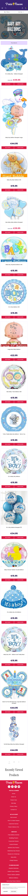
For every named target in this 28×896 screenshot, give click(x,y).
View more (20, 84)
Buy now (7, 84)
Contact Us (14, 809)
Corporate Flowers (13, 841)
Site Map (13, 803)
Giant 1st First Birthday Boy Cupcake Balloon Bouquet (14, 702)
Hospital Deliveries (13, 868)
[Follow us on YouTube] (19, 786)
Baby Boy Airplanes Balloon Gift (14, 264)
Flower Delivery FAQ (13, 827)
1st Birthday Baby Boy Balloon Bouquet (14, 744)
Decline (13, 891)
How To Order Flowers (14, 820)
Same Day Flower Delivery (14, 881)
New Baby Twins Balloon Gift (14, 391)
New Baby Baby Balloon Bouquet (14, 222)
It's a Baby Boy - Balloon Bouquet (14, 74)
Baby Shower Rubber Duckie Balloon (14, 570)
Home (13, 793)
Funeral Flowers (13, 844)
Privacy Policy (13, 806)
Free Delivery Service (13, 835)
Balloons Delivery (13, 878)
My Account (13, 817)
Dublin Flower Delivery (14, 871)
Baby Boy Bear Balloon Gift (14, 180)
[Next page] (19, 762)
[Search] (5, 8)
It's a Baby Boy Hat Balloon (14, 612)
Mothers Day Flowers (13, 847)
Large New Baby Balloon (14, 349)
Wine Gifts (13, 857)
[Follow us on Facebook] (9, 786)
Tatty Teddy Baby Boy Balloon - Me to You (14, 434)
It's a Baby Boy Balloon (14, 476)
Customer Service (13, 824)
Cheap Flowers (14, 860)
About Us (13, 797)
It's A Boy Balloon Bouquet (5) (14, 527)
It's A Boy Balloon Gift (14, 307)
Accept (6, 891)
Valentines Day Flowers (13, 851)
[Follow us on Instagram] (12, 786)
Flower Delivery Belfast (13, 874)
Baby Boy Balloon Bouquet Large (14, 137)
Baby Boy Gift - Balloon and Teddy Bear (14, 654)
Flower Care (13, 800)
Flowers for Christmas (13, 854)
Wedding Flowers (13, 838)
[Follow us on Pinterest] (15, 786)
